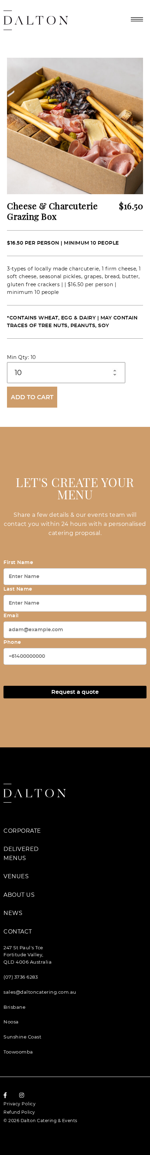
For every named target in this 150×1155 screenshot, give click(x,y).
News (12, 913)
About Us (19, 895)
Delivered (21, 849)
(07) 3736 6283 (20, 977)
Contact (17, 931)
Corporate (22, 830)
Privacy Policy (19, 1103)
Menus (14, 858)
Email (11, 615)
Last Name (17, 589)
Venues (16, 876)
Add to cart (32, 397)
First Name (18, 562)
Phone (12, 642)
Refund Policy (19, 1112)
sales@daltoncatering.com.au (39, 992)
